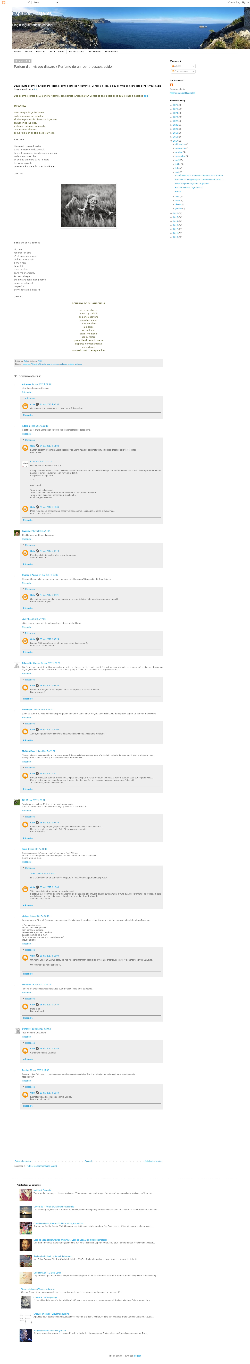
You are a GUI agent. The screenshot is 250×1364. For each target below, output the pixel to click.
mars (178, 200)
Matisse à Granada (42, 1190)
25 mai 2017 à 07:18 (49, 551)
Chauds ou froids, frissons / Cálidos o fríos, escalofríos (58, 1223)
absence (26, 364)
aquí (146, 96)
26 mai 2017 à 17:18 (41, 985)
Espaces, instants (32, 13)
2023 (175, 117)
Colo (32, 404)
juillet (178, 164)
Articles (177, 66)
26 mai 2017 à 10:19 (39, 916)
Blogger (137, 1356)
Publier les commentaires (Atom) (42, 1166)
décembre (180, 144)
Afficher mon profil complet (182, 93)
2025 (175, 109)
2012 (175, 229)
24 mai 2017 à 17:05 (36, 619)
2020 (175, 129)
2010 (175, 237)
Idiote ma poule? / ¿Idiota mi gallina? (192, 183)
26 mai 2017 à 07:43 (49, 823)
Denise (25, 1070)
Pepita (178, 191)
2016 (175, 213)
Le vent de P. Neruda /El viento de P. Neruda (54, 1207)
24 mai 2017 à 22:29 (50, 663)
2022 (175, 121)
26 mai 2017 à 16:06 (49, 507)
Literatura (40, 51)
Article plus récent (23, 1161)
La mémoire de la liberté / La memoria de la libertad (199, 175)
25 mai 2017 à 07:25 (49, 686)
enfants (71, 364)
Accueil (17, 51)
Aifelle (25, 426)
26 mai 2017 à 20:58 (49, 1049)
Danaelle (26, 1029)
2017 (175, 141)
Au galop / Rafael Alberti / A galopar (50, 1330)
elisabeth (26, 985)
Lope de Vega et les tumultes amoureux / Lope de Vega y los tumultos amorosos (70, 1240)
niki (24, 619)
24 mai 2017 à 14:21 (41, 531)
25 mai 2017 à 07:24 (49, 639)
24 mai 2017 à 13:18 (38, 426)
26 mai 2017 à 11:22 (42, 461)
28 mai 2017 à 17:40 (39, 1070)
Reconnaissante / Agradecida (188, 187)
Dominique (27, 709)
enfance (63, 364)
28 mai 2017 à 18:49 (49, 1093)
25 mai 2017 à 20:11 (49, 773)
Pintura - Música (56, 51)
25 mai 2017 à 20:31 (35, 800)
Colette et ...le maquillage (45, 1297)
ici (35, 89)
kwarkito (26, 531)
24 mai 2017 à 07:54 (41, 384)
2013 (175, 225)
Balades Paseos (76, 51)
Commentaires (181, 71)
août (178, 160)
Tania (24, 849)
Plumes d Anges (30, 575)
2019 (175, 133)
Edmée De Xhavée (31, 663)
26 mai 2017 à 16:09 (49, 956)
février (179, 204)
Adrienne (26, 384)
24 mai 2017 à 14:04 (49, 446)
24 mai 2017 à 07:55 (49, 404)
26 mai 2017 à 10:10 (37, 849)
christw (25, 916)
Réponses (30, 398)
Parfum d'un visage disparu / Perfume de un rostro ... (199, 179)
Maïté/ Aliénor (28, 751)
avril (178, 196)
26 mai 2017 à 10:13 (45, 873)
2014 (175, 221)
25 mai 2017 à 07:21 (49, 595)
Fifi (23, 800)
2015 (175, 217)
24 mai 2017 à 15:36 (48, 575)
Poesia (28, 51)
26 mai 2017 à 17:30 (49, 1005)
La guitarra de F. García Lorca (47, 1273)
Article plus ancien (153, 1161)
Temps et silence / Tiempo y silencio (37, 1289)
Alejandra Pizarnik (38, 364)
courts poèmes (53, 364)
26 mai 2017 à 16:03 (49, 887)
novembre (180, 148)
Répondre (26, 392)
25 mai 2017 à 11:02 (45, 751)
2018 (175, 137)
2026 (175, 105)
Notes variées (111, 51)
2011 (175, 233)
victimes (78, 364)
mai (177, 172)
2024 (175, 113)
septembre (181, 156)
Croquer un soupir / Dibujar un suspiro (51, 1314)
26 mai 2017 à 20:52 (41, 1029)
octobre (179, 152)
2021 (175, 125)
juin (177, 168)
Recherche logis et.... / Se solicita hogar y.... (53, 1256)
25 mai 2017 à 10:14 (43, 709)
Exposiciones (94, 51)
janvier (179, 208)
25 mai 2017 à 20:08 (49, 730)
